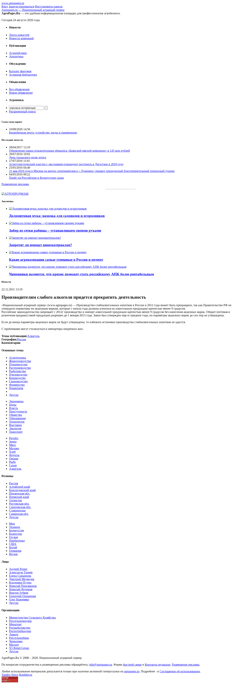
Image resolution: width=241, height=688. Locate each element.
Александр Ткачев (21, 572)
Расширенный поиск (22, 111)
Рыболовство (17, 371)
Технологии (16, 421)
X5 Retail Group (19, 648)
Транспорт (16, 431)
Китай (13, 547)
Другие (13, 395)
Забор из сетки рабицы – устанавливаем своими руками (55, 230)
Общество (15, 414)
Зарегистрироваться (21, 6)
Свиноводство (18, 381)
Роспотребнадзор (20, 631)
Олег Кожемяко (19, 599)
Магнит (14, 644)
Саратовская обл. (20, 507)
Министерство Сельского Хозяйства (32, 617)
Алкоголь (15, 468)
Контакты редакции (157, 664)
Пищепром (16, 388)
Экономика (16, 401)
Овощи (13, 458)
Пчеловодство (18, 374)
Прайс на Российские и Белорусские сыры (36, 177)
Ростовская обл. (19, 503)
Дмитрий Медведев (21, 579)
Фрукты (14, 455)
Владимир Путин (20, 582)
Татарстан (15, 500)
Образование (17, 418)
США (12, 544)
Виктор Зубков (18, 592)
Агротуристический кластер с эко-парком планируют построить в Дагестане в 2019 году (66, 164)
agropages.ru (131, 671)
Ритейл (13, 438)
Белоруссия (16, 530)
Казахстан (15, 533)
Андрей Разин (18, 569)
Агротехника (17, 357)
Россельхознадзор (20, 621)
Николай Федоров (20, 589)
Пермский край (19, 496)
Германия (15, 550)
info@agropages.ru (100, 664)
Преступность (18, 411)
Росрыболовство (19, 627)
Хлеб (12, 451)
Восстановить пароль (49, 6)
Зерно (13, 441)
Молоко (14, 448)
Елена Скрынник (20, 575)
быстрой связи (132, 664)
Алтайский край (19, 486)
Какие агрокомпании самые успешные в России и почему (56, 260)
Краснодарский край (22, 490)
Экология (15, 428)
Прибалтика (17, 540)
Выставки (15, 425)
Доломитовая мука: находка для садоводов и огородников (57, 216)
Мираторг (15, 624)
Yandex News (10, 674)
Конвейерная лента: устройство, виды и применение (43, 132)
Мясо (12, 445)
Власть (13, 408)
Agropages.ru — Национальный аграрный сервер (33, 9)
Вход (5, 6)
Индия (13, 554)
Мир (12, 523)
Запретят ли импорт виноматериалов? (40, 245)
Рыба (12, 461)
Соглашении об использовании (180, 671)
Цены (12, 404)
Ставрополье (17, 510)
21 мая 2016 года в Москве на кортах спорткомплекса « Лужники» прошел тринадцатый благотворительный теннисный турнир (92, 171)
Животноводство (20, 361)
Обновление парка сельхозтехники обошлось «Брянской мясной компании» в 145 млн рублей (69, 150)
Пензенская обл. (19, 493)
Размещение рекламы (15, 184)
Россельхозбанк (19, 637)
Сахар (13, 465)
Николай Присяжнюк (23, 586)
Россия (13, 483)
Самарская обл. (19, 513)
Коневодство (17, 378)
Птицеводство (18, 364)
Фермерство (17, 384)
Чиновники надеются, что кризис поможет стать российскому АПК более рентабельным (81, 274)
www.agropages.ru (13, 3)
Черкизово (16, 641)
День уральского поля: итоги (27, 157)
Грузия (13, 537)
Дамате (13, 634)
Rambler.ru (25, 674)
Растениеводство (20, 367)
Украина (14, 527)
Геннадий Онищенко (22, 596)
